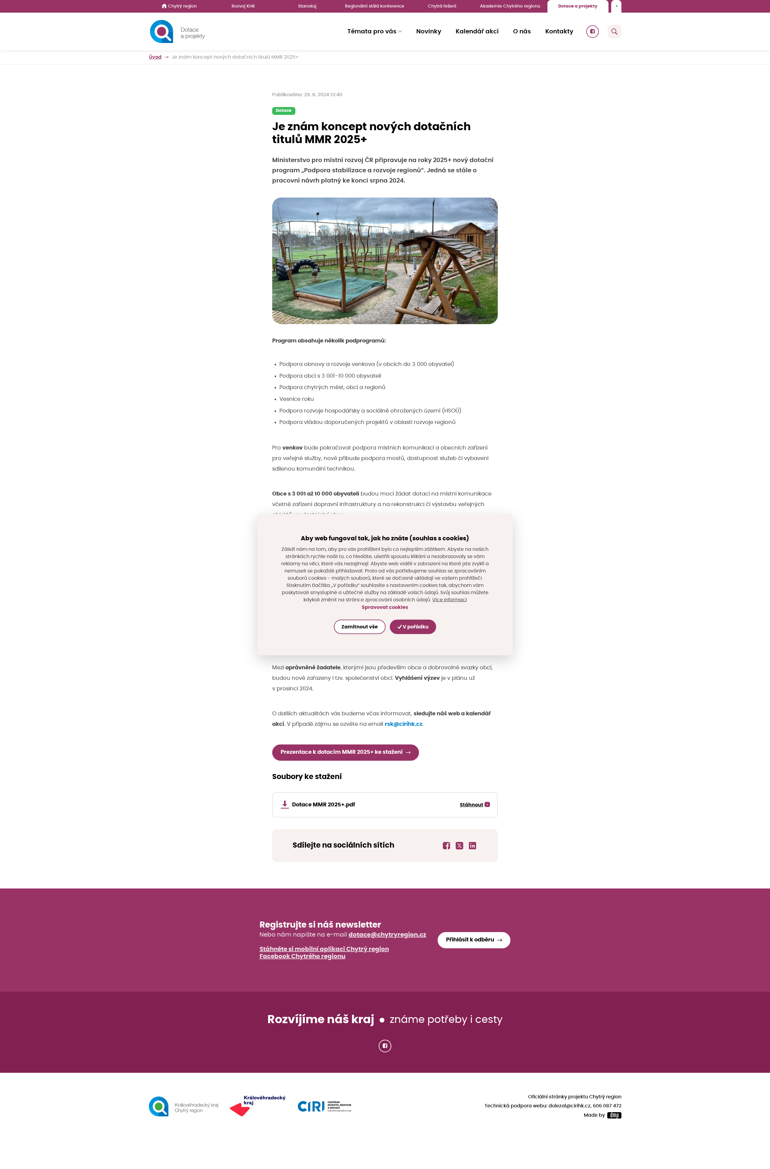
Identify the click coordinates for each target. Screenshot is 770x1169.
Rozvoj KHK (243, 6)
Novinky (428, 32)
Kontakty (559, 32)
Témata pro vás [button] (371, 32)
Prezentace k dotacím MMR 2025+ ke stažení (342, 752)
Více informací (449, 599)
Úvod (155, 57)
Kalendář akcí (477, 32)
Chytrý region (182, 6)
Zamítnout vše (359, 626)
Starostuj (307, 6)
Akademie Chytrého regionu (510, 6)
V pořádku (415, 626)
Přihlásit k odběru (470, 940)
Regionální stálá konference (374, 6)
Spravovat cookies (385, 607)
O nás (522, 32)
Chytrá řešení (442, 6)
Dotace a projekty (577, 6)
